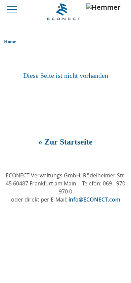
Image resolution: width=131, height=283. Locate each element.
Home (10, 41)
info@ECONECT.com (94, 199)
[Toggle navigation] (12, 8)
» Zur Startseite (65, 141)
